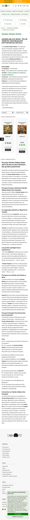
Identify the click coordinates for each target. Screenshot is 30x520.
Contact (3, 489)
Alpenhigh (4, 502)
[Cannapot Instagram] (2, 509)
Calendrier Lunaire (6, 457)
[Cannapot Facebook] (5, 509)
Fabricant (4, 112)
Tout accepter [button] (18, 514)
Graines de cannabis (6, 11)
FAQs (3, 491)
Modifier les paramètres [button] (17, 516)
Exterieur (26, 11)
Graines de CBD (6, 14)
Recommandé (5, 466)
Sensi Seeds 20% (8, 0)
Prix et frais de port (6, 449)
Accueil (3, 28)
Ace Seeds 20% (18, 0)
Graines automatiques (17, 11)
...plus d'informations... (8, 107)
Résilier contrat (5, 493)
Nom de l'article (20, 112)
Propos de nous (5, 447)
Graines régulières (16, 14)
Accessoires (25, 14)
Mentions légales (5, 455)
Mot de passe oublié (6, 487)
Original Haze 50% (8, 2)
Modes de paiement (6, 451)
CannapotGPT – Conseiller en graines (9, 476)
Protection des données (7, 472)
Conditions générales (6, 474)
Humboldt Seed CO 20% (20, 2)
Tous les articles (5, 453)
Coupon (3, 468)
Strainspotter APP (6, 470)
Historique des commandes (7, 485)
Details (22, 151)
